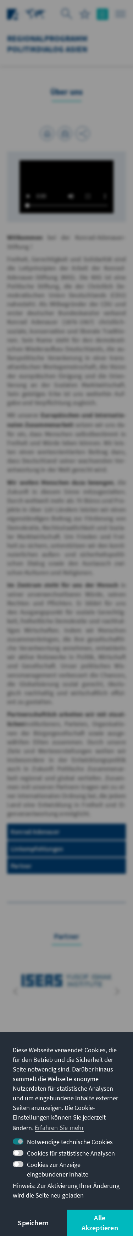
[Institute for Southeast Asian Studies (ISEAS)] (66, 980)
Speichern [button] (33, 1222)
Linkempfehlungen (37, 849)
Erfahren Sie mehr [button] (59, 1127)
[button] (15, 991)
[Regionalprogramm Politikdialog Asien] (35, 13)
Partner (21, 866)
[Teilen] (83, 133)
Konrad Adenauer (35, 832)
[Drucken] (47, 133)
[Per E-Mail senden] (65, 133)
